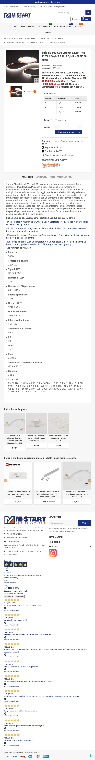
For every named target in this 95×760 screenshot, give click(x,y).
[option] (18, 483)
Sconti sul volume (50, 94)
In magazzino (46, 68)
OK (85, 523)
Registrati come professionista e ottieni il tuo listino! (63, 142)
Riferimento (46, 65)
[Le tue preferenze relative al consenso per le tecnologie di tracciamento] (90, 755)
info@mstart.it (60, 7)
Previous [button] (5, 480)
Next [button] (89, 480)
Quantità (47, 127)
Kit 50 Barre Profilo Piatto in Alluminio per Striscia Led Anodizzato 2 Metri (47, 494)
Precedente (9, 596)
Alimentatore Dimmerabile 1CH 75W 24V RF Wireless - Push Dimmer (18, 494)
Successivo (20, 596)
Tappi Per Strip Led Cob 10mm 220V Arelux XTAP (58, 438)
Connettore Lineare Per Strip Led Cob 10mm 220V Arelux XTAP (36, 438)
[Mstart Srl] (21, 15)
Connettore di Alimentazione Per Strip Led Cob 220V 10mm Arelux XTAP (14, 439)
